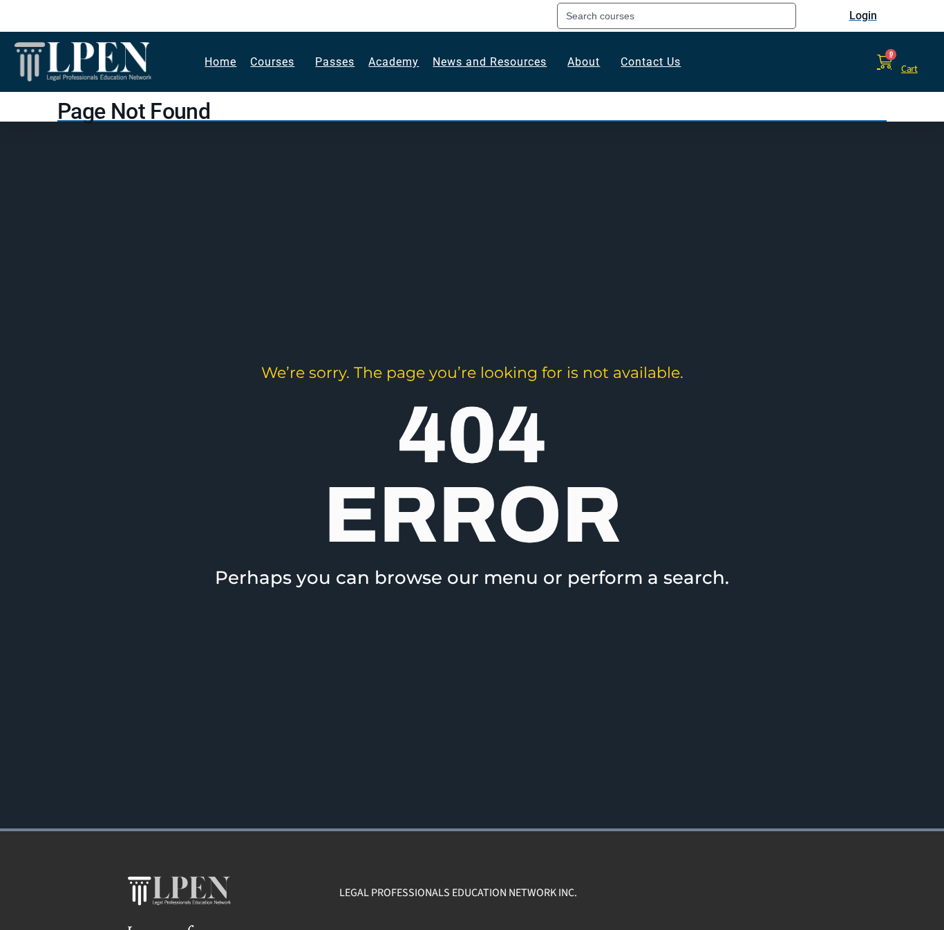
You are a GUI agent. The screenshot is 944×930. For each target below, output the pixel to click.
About (583, 61)
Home (220, 61)
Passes (335, 61)
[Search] (801, 16)
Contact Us (651, 61)
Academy (393, 61)
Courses (272, 61)
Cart (909, 69)
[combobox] (676, 16)
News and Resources (490, 61)
